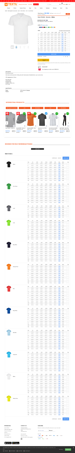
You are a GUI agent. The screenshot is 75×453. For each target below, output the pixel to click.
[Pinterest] (67, 57)
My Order (30, 4)
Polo (35, 8)
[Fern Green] (48, 27)
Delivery (5, 432)
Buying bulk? (44, 66)
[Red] (43, 27)
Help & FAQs (6, 435)
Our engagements (7, 437)
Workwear (55, 8)
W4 (47, 20)
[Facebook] (63, 57)
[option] (21, 28)
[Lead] (51, 27)
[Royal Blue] (41, 27)
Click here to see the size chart (64, 30)
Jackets (41, 8)
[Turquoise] (53, 27)
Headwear (48, 8)
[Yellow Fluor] (50, 27)
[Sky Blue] (47, 27)
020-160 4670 (23, 434)
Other (67, 8)
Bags (30, 8)
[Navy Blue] (40, 27)
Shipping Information (23, 4)
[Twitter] (65, 57)
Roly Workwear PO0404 (9, 73)
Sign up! (50, 430)
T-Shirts (14, 8)
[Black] (44, 27)
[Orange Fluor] (54, 27)
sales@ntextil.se (24, 431)
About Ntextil (6, 427)
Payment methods (7, 430)
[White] (38, 27)
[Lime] (45, 27)
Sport (61, 8)
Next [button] (21, 29)
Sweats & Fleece (23, 8)
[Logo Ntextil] (11, 4)
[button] (60, 4)
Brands (8, 8)
